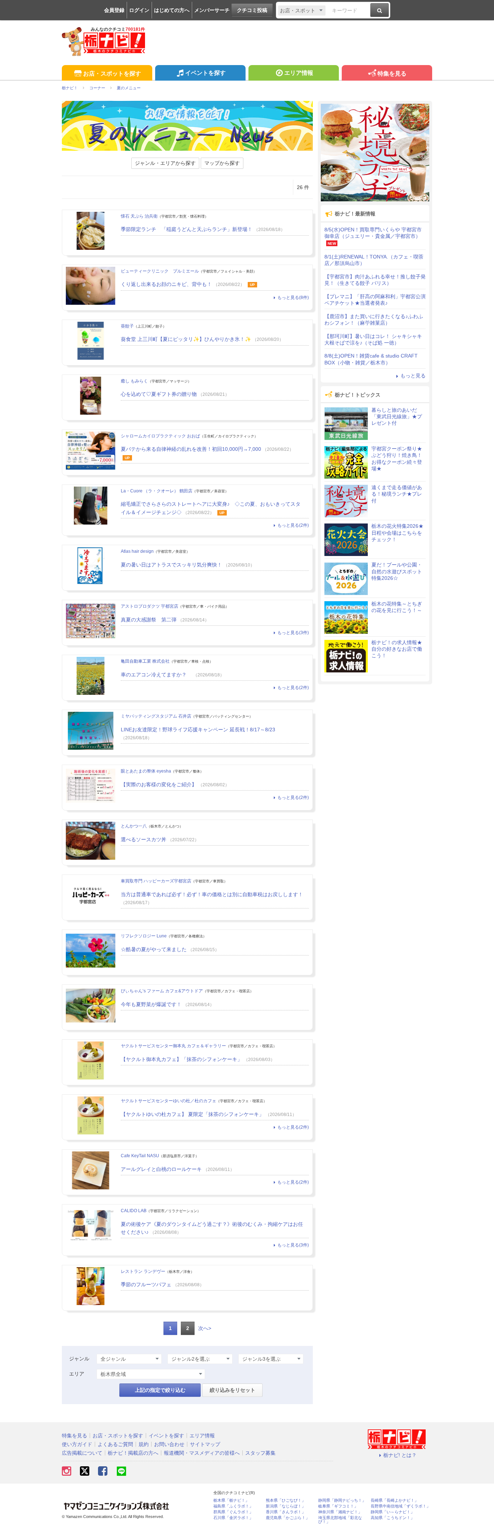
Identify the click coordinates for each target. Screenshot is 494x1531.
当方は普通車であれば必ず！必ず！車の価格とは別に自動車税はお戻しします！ (212, 894)
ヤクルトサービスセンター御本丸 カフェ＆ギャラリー (173, 1045)
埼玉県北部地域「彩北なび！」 (340, 1520)
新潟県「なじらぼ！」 (286, 1506)
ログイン (139, 10)
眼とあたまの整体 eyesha (146, 771)
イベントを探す (205, 73)
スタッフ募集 (260, 1453)
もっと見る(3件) (293, 632)
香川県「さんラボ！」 (286, 1512)
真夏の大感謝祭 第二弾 (148, 620)
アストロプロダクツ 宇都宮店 (149, 606)
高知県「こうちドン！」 (392, 1518)
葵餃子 (127, 326)
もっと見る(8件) (293, 297)
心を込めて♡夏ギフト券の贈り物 (159, 394)
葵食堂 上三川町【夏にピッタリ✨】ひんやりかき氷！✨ (186, 339)
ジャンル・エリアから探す (165, 163)
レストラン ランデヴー (143, 1271)
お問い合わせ (169, 1444)
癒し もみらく (134, 381)
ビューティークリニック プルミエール (160, 271)
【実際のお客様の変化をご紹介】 (159, 784)
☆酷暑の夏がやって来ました (154, 949)
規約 (144, 1444)
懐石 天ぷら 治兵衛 (139, 216)
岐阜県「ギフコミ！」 (338, 1506)
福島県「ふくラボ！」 (233, 1506)
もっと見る (413, 376)
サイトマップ (205, 1444)
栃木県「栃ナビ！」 (231, 1500)
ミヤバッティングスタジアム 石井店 (156, 716)
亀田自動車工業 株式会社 (145, 661)
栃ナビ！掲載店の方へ (133, 1453)
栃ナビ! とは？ (400, 1455)
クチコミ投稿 (252, 10)
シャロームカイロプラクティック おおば (160, 436)
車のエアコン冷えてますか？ (156, 674)
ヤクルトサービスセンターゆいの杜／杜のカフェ (168, 1100)
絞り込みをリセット (232, 1390)
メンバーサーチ (212, 10)
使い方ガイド (77, 1444)
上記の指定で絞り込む (160, 1390)
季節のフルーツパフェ (146, 1284)
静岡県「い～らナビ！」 (392, 1512)
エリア (76, 1374)
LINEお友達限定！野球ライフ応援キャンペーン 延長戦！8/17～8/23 (198, 729)
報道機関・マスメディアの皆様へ (202, 1453)
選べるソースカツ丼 (143, 839)
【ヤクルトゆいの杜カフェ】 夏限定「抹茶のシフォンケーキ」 (192, 1114)
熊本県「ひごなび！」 (286, 1500)
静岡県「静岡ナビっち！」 (342, 1500)
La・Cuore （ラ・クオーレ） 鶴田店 (156, 490)
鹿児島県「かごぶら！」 (288, 1518)
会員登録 (114, 10)
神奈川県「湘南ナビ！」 (340, 1512)
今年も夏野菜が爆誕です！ (151, 1004)
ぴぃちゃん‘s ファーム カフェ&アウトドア (162, 990)
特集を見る (392, 73)
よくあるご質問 (115, 1444)
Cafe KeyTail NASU (140, 1155)
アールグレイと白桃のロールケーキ (161, 1169)
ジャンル (79, 1358)
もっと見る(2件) (293, 525)
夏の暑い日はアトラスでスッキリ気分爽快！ (171, 565)
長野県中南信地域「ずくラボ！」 (400, 1506)
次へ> (204, 1328)
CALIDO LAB (133, 1210)
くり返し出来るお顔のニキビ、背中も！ (166, 284)
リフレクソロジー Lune (144, 935)
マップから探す (222, 163)
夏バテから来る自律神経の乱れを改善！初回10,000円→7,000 (191, 449)
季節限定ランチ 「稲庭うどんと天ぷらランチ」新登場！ (186, 229)
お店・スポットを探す (112, 73)
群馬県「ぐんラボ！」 (233, 1512)
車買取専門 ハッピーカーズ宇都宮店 (156, 881)
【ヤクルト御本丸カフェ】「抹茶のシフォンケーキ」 (181, 1059)
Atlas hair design (137, 551)
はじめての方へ (171, 10)
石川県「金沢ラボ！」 (233, 1518)
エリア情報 (298, 73)
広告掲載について (82, 1453)
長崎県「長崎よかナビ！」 (394, 1500)
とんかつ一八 (134, 826)
